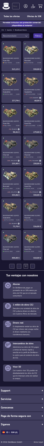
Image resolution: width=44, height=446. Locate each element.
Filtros (38, 35)
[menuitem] (12, 266)
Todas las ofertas (12, 16)
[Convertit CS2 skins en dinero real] (6, 6)
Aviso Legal (38, 442)
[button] (25, 6)
